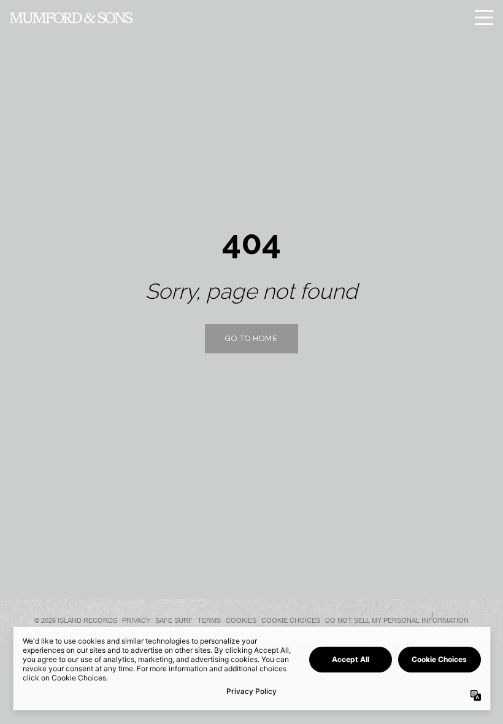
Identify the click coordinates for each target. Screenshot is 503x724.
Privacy (136, 620)
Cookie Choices (290, 620)
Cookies (241, 620)
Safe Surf (174, 620)
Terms (209, 620)
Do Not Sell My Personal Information (397, 620)
